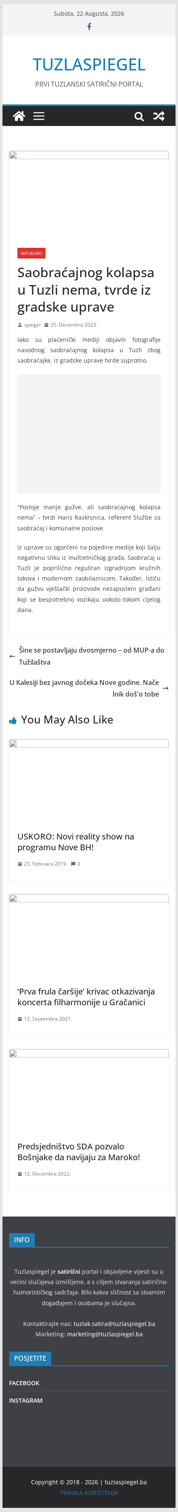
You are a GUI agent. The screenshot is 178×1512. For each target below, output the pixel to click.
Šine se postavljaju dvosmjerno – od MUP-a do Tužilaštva (91, 656)
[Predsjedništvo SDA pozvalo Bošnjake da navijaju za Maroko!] (88, 1055)
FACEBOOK (24, 1383)
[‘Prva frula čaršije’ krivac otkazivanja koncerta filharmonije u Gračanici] (88, 900)
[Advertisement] (89, 434)
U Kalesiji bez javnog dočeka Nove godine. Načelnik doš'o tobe (84, 688)
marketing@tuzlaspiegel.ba (105, 1334)
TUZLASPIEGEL (89, 64)
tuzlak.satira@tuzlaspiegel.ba (114, 1324)
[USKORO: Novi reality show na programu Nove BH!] (88, 745)
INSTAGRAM (26, 1400)
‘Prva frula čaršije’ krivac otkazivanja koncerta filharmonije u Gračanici (86, 997)
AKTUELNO (31, 253)
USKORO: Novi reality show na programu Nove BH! (75, 842)
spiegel (32, 324)
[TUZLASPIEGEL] (19, 116)
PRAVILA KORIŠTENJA (89, 1493)
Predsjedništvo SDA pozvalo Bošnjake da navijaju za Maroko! (78, 1152)
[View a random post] (159, 116)
